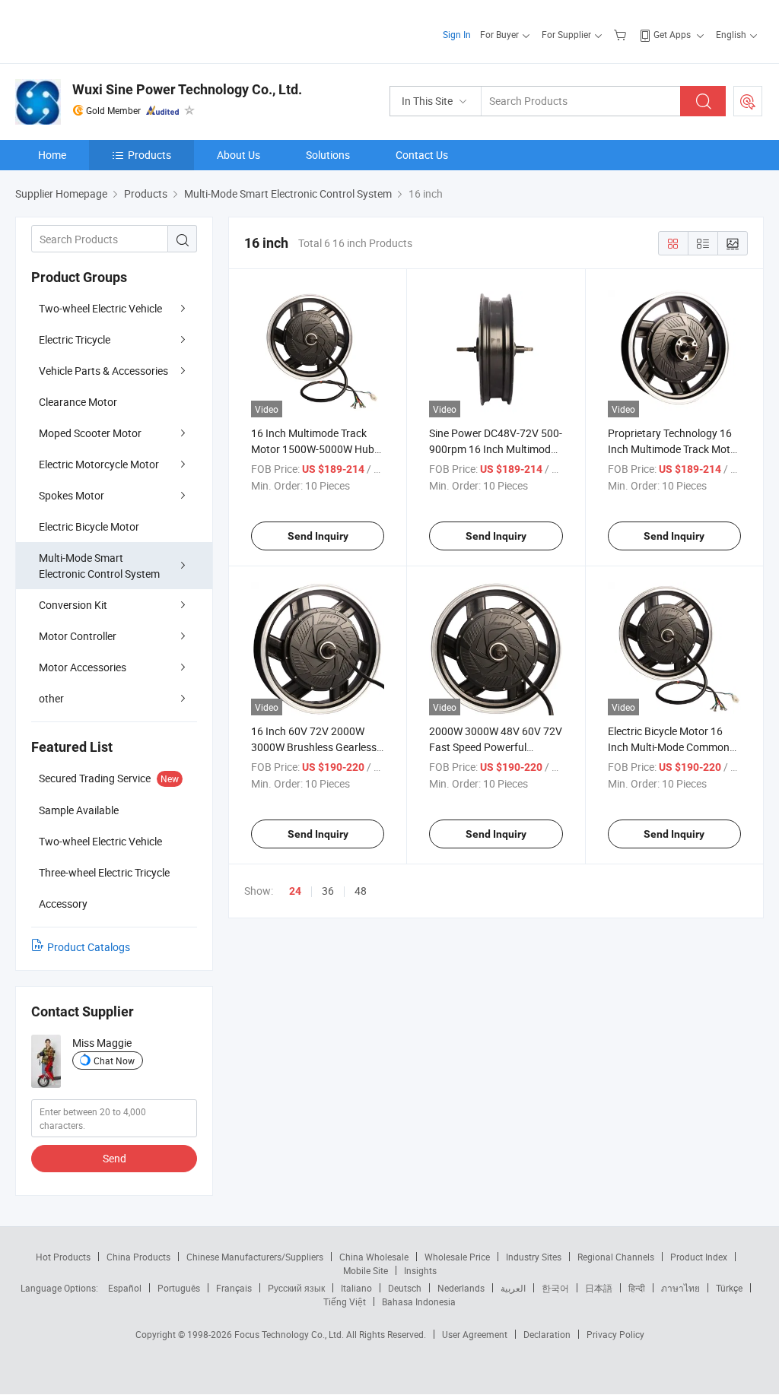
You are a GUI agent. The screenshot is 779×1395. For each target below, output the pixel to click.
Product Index (698, 1257)
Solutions (328, 154)
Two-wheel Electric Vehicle (100, 308)
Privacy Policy (615, 1334)
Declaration (547, 1334)
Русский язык (296, 1288)
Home (52, 154)
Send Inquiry (318, 536)
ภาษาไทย (680, 1288)
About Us (238, 154)
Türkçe (729, 1288)
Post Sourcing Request (747, 101)
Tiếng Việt (344, 1301)
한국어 (555, 1288)
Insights (420, 1270)
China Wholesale (374, 1257)
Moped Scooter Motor (90, 433)
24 (295, 891)
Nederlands (461, 1288)
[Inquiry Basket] (622, 34)
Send (114, 1158)
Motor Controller (77, 636)
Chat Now (114, 1060)
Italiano (356, 1288)
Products (149, 154)
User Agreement (474, 1334)
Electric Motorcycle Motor (99, 464)
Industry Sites (533, 1257)
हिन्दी (636, 1288)
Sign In (457, 34)
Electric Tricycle (74, 339)
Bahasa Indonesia (419, 1301)
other (51, 698)
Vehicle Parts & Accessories (103, 370)
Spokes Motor (71, 495)
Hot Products (63, 1257)
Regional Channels (615, 1257)
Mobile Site (365, 1270)
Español (124, 1288)
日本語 (598, 1288)
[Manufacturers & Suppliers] (113, 30)
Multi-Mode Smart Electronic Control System (99, 565)
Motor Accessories (82, 667)
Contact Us (422, 154)
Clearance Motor (78, 402)
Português (178, 1288)
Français (234, 1288)
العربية (513, 1288)
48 (361, 890)
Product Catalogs (88, 947)
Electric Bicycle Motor (89, 526)
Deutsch (404, 1288)
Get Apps (672, 34)
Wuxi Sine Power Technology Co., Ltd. (187, 89)
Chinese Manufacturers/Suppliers (254, 1257)
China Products (138, 1257)
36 (328, 890)
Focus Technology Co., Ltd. (290, 1334)
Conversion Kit (73, 605)
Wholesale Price (457, 1257)
